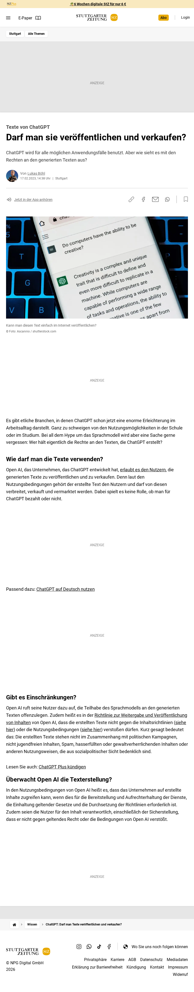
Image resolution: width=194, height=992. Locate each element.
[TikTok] (99, 947)
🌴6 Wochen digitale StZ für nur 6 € (98, 4)
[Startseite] (14, 924)
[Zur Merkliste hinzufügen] (184, 199)
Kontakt (157, 967)
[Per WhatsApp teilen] (167, 199)
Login (185, 17)
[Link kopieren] (131, 199)
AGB (132, 959)
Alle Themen (36, 34)
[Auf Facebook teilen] (143, 199)
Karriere (117, 959)
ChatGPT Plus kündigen (62, 766)
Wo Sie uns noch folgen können (160, 946)
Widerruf (180, 974)
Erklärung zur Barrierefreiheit (97, 967)
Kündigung (136, 967)
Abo (163, 18)
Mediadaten (177, 959)
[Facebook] (109, 947)
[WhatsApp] (89, 947)
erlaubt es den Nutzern (143, 469)
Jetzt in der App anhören (33, 200)
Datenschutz (151, 959)
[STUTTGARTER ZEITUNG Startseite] (97, 17)
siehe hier (91, 729)
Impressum (178, 967)
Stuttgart (15, 34)
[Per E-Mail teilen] (155, 199)
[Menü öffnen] (8, 18)
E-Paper (25, 18)
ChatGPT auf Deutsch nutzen (65, 589)
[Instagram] (79, 947)
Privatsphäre (95, 959)
